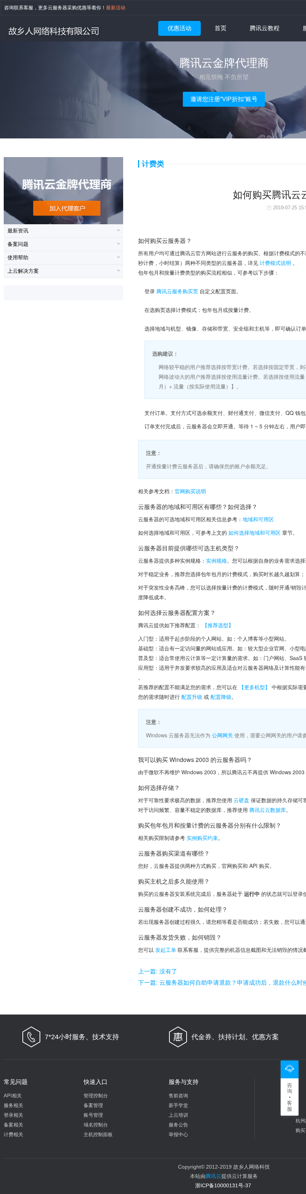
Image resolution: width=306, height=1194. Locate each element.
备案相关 (13, 1125)
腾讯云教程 (265, 28)
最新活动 (115, 7)
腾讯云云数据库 (267, 809)
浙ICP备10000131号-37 (223, 1185)
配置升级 (191, 696)
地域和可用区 (258, 519)
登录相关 (13, 1115)
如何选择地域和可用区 (254, 532)
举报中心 (178, 1134)
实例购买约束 (202, 837)
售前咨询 (178, 1095)
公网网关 (222, 735)
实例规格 (216, 560)
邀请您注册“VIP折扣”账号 (223, 99)
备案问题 (17, 244)
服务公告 (178, 1125)
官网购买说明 (190, 491)
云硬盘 (241, 800)
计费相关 (13, 1134)
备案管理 (93, 1105)
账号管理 (93, 1115)
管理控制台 (96, 1095)
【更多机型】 (254, 687)
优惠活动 (179, 28)
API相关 (13, 1095)
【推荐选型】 (218, 625)
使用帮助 (17, 257)
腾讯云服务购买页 (177, 291)
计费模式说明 (275, 262)
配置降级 (220, 696)
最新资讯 (17, 231)
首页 (221, 28)
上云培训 (178, 1115)
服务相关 (13, 1105)
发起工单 (165, 949)
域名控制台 (96, 1125)
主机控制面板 (98, 1134)
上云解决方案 (23, 271)
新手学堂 (178, 1105)
